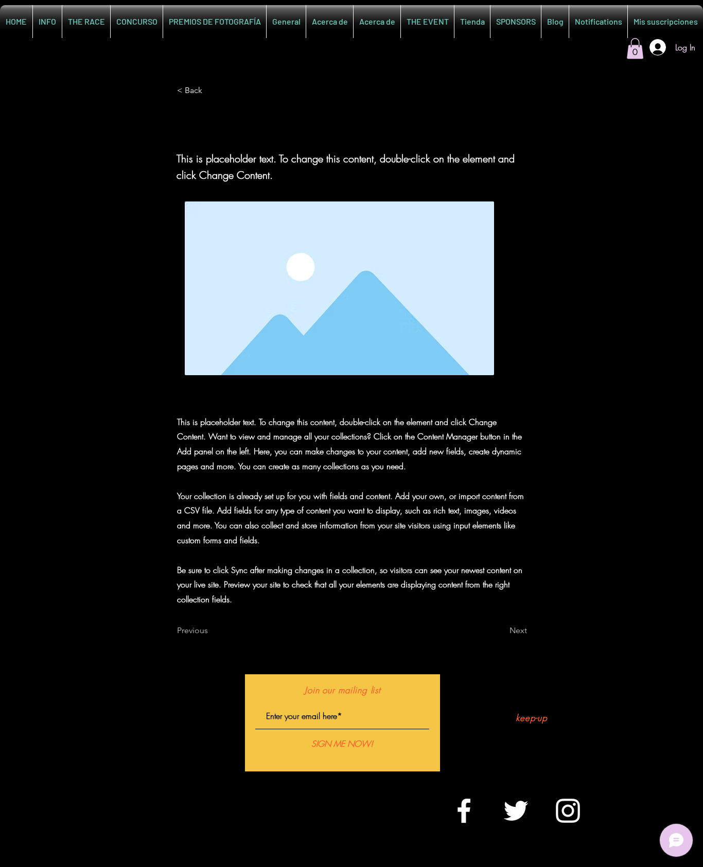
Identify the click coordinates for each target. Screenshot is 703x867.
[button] (635, 48)
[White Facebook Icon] (464, 811)
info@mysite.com (342, 809)
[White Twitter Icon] (516, 811)
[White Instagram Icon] (568, 811)
